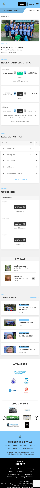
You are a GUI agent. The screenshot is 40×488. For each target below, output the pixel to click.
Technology (20, 471)
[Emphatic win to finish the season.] (10, 307)
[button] (8, 278)
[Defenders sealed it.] (10, 322)
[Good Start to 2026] (10, 335)
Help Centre (10, 469)
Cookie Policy (12, 477)
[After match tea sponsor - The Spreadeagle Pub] (12, 410)
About (20, 469)
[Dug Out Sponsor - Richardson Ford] (27, 418)
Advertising (29, 469)
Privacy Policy (27, 474)
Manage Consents (26, 477)
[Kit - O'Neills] (27, 425)
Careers (10, 471)
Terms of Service (13, 474)
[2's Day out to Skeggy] (10, 349)
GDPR (30, 471)
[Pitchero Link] (20, 464)
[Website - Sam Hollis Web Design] (12, 425)
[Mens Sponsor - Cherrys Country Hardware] (12, 418)
